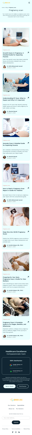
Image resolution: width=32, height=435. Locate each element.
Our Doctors (11, 405)
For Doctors (19, 408)
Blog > (7, 7)
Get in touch (9, 386)
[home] (6, 3)
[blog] (16, 37)
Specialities (20, 405)
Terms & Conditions (16, 428)
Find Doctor (22, 386)
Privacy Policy (5, 428)
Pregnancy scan (12, 7)
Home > (3, 7)
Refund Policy (27, 428)
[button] (29, 3)
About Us (11, 408)
